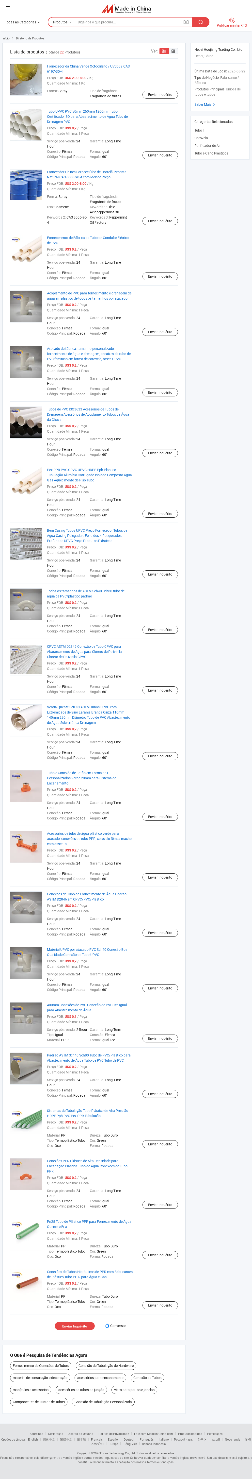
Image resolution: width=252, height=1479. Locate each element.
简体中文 (49, 1439)
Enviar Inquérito (160, 94)
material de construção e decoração (40, 1377)
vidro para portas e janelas (134, 1389)
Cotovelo (201, 138)
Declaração (55, 1434)
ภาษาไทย (98, 1444)
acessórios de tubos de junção (81, 1389)
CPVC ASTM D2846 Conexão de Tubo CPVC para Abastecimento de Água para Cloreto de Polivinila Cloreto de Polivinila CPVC (84, 651)
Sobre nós (36, 1434)
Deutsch (129, 1439)
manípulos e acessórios (30, 1389)
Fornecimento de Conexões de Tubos (41, 1365)
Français (97, 1439)
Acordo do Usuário (80, 1434)
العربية (216, 1439)
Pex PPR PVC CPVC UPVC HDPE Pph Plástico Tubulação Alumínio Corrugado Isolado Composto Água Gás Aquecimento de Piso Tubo (89, 474)
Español (113, 1439)
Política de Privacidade (113, 1434)
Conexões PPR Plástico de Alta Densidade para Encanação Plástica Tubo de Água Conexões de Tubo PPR (87, 1165)
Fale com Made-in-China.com (153, 1434)
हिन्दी (248, 1439)
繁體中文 (66, 1439)
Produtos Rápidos (190, 1434)
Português (147, 1439)
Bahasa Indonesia (154, 1444)
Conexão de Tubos (147, 1377)
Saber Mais (205, 104)
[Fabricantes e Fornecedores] (126, 8)
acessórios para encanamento (100, 1377)
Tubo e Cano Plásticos (211, 153)
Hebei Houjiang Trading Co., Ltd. (218, 49)
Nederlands (232, 1439)
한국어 (202, 1439)
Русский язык (183, 1439)
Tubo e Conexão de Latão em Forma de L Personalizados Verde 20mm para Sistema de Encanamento (81, 777)
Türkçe (113, 1444)
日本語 (81, 1439)
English (33, 1439)
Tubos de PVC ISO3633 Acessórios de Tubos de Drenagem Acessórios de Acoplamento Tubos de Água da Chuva (88, 414)
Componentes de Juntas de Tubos (39, 1401)
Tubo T (199, 130)
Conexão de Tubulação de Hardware (106, 1365)
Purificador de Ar (207, 145)
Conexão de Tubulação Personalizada (103, 1401)
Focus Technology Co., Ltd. (118, 1453)
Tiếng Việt (130, 1444)
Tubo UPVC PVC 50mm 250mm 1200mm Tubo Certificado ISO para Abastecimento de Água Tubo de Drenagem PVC (87, 116)
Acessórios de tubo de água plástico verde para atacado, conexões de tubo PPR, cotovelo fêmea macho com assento (89, 838)
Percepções (214, 1434)
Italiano (164, 1439)
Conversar (118, 1325)
